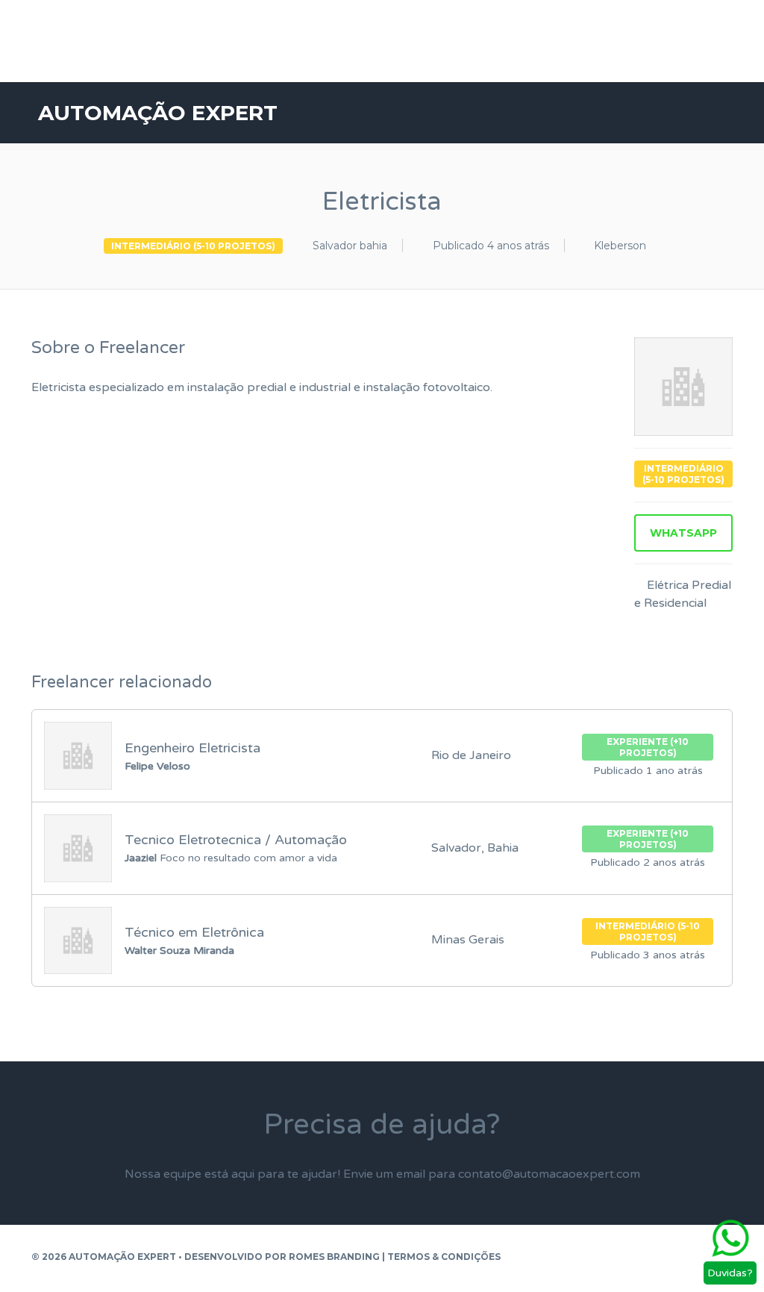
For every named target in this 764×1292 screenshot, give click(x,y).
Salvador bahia (350, 245)
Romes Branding (334, 1256)
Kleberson (620, 245)
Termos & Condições (444, 1256)
